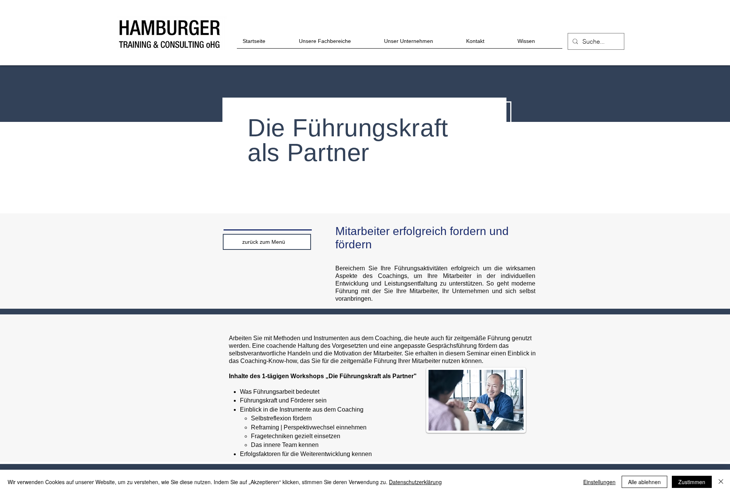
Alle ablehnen (644, 482)
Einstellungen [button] (599, 482)
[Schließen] (720, 482)
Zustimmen (691, 482)
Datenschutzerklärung (415, 482)
